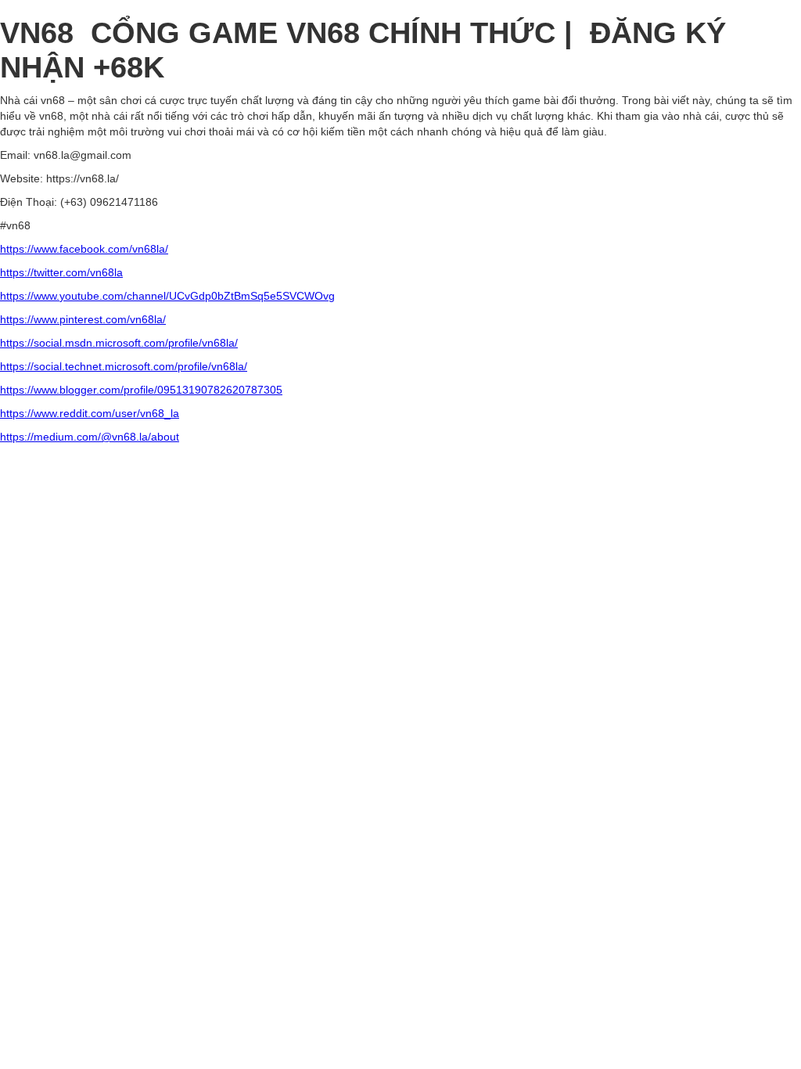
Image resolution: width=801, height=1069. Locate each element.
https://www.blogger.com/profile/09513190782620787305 (141, 389)
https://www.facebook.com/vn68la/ (84, 249)
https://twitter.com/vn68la (61, 272)
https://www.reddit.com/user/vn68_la (89, 413)
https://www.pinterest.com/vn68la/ (83, 319)
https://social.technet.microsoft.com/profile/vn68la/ (123, 366)
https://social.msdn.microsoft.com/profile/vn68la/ (119, 343)
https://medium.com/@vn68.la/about (89, 436)
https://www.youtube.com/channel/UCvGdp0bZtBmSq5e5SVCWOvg (167, 296)
